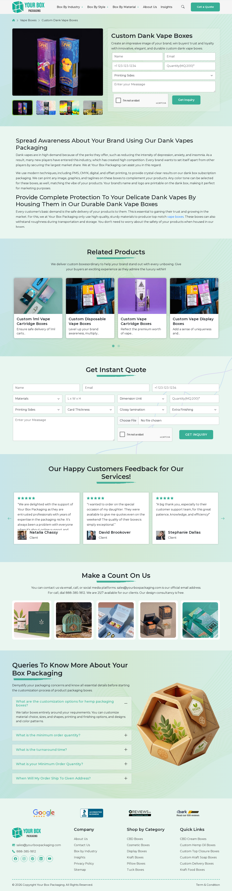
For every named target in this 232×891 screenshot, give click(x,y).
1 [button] (113, 343)
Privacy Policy (84, 863)
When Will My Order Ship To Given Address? (53, 778)
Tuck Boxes (135, 869)
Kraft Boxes (135, 857)
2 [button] (119, 343)
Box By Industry (69, 7)
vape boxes (175, 216)
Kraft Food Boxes (192, 869)
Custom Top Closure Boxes (199, 851)
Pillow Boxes (136, 863)
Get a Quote (205, 7)
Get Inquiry (186, 100)
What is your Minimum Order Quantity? (49, 764)
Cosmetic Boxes (138, 845)
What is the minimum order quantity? (48, 735)
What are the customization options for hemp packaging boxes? (65, 704)
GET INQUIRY (196, 434)
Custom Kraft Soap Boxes (198, 857)
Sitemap (80, 869)
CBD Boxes (135, 839)
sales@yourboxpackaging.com (139, 587)
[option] (38, 308)
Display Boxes (137, 851)
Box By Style (96, 7)
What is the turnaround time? (41, 750)
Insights (166, 7)
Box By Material (124, 7)
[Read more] (26, 832)
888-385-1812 (75, 592)
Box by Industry (85, 851)
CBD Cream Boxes (193, 839)
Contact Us (82, 845)
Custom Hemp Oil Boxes (197, 845)
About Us (150, 7)
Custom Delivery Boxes (197, 863)
